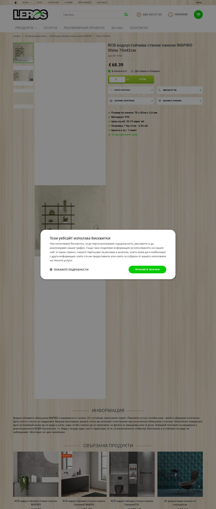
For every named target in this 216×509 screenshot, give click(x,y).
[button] (69, 269)
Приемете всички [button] (147, 269)
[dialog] (108, 254)
